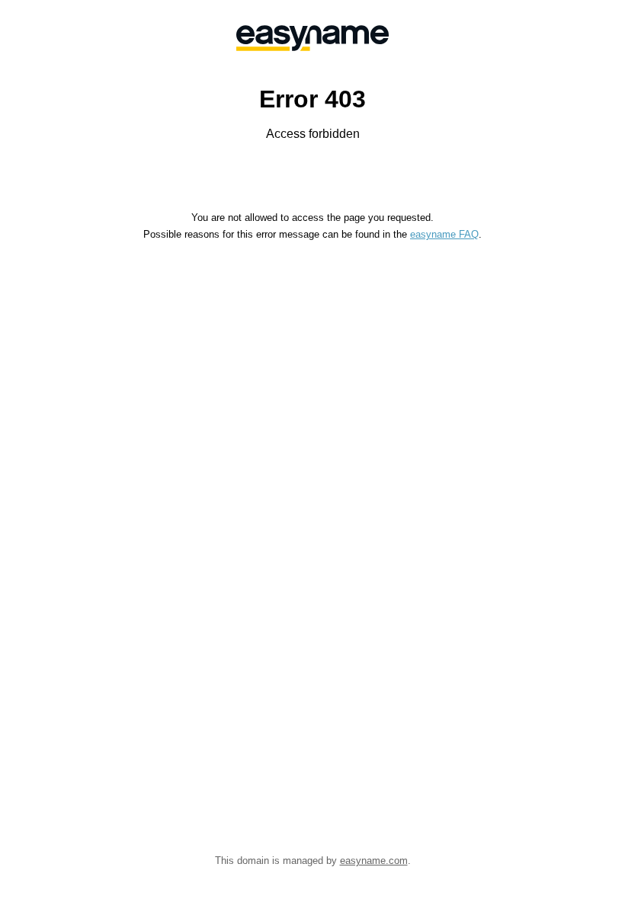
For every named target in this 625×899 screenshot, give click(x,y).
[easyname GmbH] (312, 38)
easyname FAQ (444, 234)
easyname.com (374, 860)
